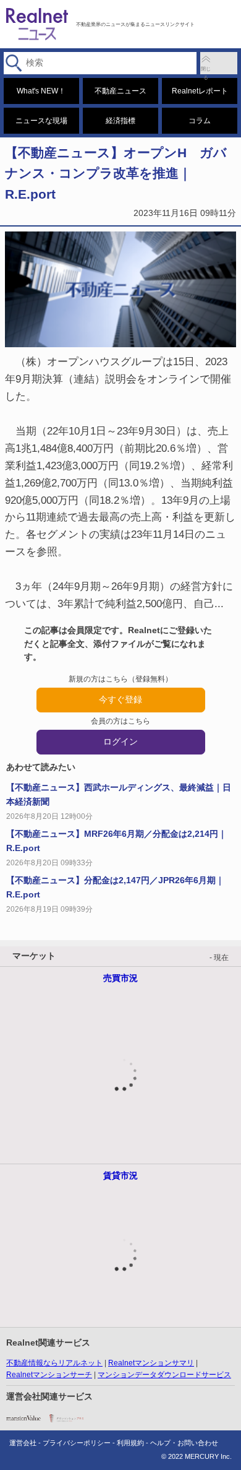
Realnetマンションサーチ (49, 1374)
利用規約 (130, 1442)
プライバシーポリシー (77, 1442)
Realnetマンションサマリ (151, 1363)
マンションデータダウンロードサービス (164, 1374)
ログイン (120, 741)
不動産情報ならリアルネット (54, 1363)
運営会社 (22, 1442)
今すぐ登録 (120, 699)
